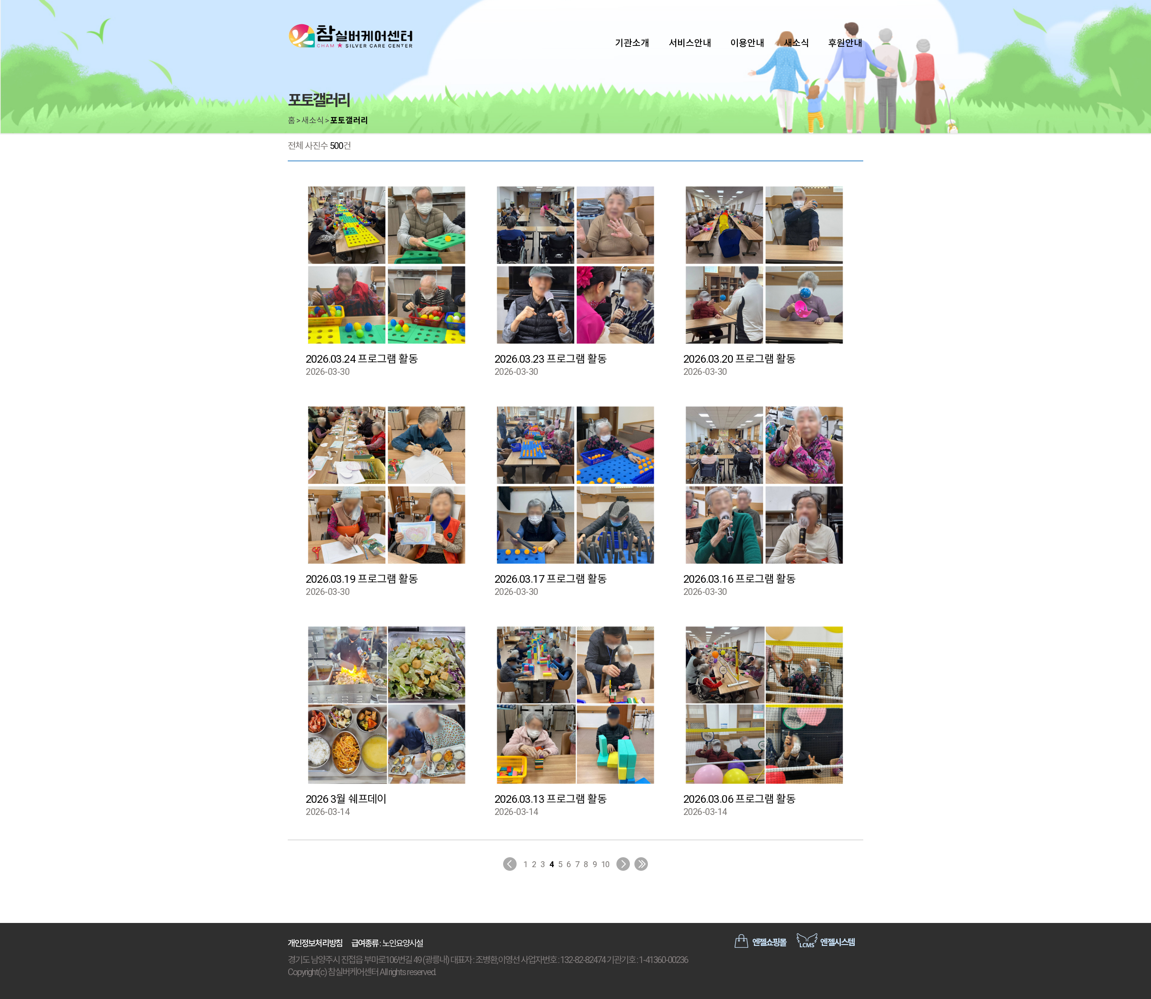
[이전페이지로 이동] (510, 864)
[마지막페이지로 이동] (641, 864)
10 (605, 864)
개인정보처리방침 (315, 943)
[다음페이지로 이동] (623, 864)
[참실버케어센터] (351, 36)
